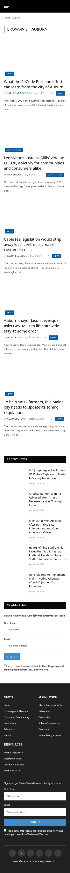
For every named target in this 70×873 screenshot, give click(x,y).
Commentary (14, 150)
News (10, 74)
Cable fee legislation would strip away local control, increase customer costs (32, 244)
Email (7, 639)
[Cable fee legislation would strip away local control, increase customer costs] (35, 216)
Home (7, 18)
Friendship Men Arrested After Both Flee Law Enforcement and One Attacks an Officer (45, 526)
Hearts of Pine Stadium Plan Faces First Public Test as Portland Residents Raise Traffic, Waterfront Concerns (47, 553)
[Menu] (6, 6)
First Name (10, 623)
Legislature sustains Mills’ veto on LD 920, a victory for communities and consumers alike (34, 163)
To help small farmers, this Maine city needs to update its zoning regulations (34, 407)
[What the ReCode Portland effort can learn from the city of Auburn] (35, 58)
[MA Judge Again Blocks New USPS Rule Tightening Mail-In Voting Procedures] (14, 475)
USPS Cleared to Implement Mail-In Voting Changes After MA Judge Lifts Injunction (47, 580)
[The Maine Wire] (37, 6)
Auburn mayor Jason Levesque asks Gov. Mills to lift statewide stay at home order (31, 325)
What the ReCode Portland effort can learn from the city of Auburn (33, 84)
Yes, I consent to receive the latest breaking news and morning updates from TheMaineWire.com (34, 667)
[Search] (64, 6)
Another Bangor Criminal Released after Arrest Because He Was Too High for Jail (46, 499)
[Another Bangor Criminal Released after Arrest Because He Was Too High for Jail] (14, 498)
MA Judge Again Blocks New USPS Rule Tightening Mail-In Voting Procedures (47, 474)
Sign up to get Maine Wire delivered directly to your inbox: (34, 615)
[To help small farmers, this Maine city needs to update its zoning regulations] (35, 378)
